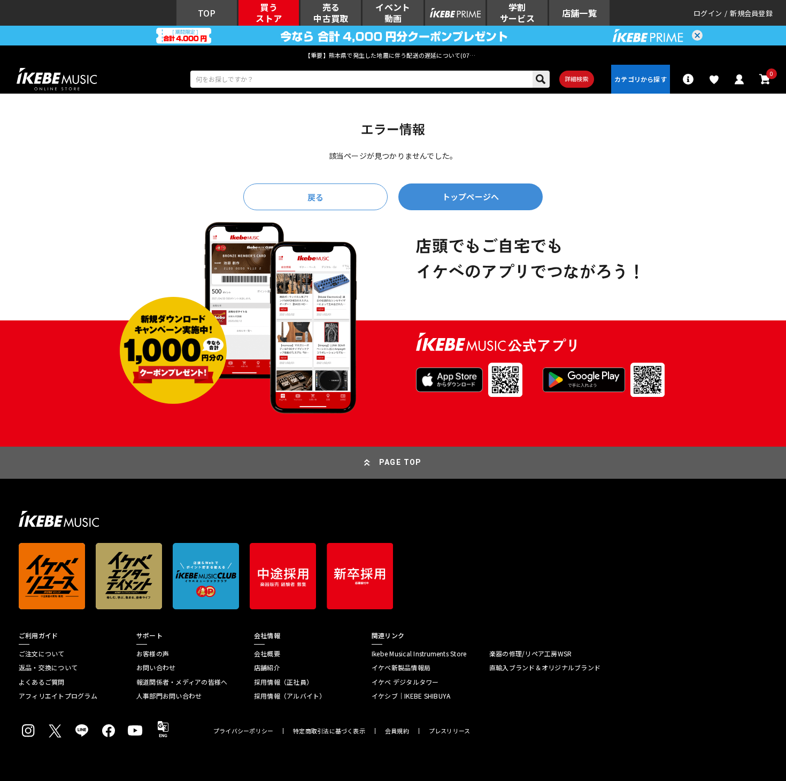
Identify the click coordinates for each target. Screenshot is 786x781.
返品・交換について (48, 667)
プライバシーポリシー (243, 731)
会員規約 (397, 731)
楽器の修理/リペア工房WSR (530, 653)
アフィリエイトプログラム (58, 696)
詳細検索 (577, 78)
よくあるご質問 (42, 682)
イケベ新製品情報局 (401, 667)
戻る (315, 197)
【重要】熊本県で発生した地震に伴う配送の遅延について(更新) (393, 55)
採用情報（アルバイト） (290, 696)
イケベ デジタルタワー (405, 682)
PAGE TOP (400, 462)
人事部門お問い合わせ (169, 696)
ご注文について (42, 653)
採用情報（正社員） (283, 682)
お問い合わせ (155, 667)
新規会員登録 (751, 13)
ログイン (707, 13)
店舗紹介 (267, 667)
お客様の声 (152, 653)
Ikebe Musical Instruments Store (419, 653)
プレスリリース (450, 731)
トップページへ (470, 196)
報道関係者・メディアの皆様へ (181, 682)
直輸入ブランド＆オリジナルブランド (544, 667)
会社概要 (267, 653)
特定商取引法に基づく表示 (329, 731)
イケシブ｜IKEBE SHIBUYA (411, 696)
